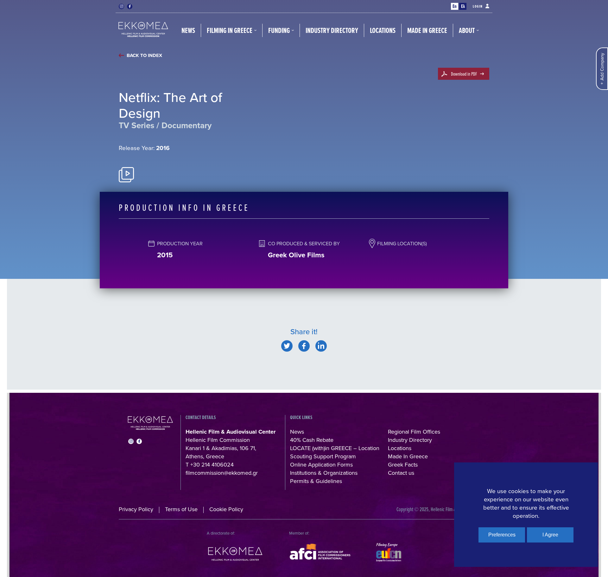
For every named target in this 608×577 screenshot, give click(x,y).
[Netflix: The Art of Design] (287, 346)
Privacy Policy (136, 509)
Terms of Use (181, 509)
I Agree (550, 534)
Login (478, 6)
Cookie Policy (226, 509)
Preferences (502, 534)
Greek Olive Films (296, 255)
